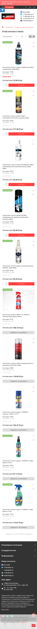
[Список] (34, 36)
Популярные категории (11, 545)
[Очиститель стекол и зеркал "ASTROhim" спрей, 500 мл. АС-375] (18, 495)
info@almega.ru (28, 20)
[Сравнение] (30, 7)
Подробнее (23, 622)
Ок (33, 625)
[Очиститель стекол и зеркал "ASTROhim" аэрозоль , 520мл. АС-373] (18, 398)
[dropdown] (2, 7)
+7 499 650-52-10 (28, 16)
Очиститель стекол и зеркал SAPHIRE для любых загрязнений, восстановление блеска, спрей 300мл (18, 166)
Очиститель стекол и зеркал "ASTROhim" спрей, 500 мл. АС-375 (18, 510)
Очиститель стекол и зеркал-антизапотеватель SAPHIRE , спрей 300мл (18, 267)
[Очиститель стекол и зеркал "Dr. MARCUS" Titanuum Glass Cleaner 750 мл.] (18, 300)
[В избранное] (33, 42)
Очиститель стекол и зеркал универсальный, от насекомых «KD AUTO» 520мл (18, 364)
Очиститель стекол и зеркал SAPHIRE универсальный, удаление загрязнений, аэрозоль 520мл (16, 217)
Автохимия (9, 27)
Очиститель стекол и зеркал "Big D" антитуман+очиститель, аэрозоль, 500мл (16, 117)
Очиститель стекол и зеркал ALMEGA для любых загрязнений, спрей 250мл (18, 68)
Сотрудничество (8, 550)
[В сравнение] (33, 46)
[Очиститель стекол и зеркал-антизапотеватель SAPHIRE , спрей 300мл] (18, 252)
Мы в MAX (26, 12)
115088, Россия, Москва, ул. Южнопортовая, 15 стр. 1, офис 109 (16, 584)
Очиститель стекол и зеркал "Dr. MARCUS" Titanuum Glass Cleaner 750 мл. (16, 315)
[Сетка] (30, 36)
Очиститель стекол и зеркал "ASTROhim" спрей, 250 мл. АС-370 (18, 462)
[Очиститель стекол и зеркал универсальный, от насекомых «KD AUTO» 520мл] (18, 349)
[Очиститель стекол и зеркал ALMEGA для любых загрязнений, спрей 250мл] (18, 53)
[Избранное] (26, 7)
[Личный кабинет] (34, 7)
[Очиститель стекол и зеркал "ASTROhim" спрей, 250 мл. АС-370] (18, 446)
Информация (7, 556)
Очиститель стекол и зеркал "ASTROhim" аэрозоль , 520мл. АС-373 (16, 413)
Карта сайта (5, 609)
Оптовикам (9, 7)
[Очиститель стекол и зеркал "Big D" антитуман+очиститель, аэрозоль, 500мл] (18, 102)
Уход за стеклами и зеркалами (24, 27)
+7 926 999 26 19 (28, 14)
